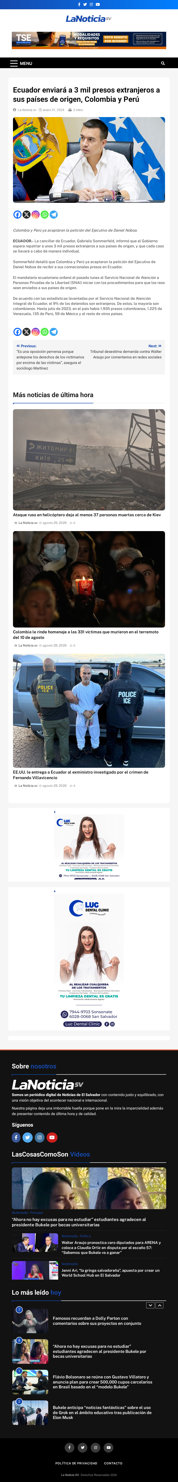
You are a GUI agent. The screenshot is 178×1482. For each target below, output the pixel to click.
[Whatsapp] (45, 214)
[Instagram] (36, 214)
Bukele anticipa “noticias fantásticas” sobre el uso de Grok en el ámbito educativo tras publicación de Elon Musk (102, 1381)
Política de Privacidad (76, 1463)
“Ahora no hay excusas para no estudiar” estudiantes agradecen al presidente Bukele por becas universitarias (79, 1222)
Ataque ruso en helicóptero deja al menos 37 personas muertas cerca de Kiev (87, 514)
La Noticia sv (27, 110)
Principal (36, 1212)
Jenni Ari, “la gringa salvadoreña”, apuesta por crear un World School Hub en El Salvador (111, 1273)
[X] (26, 214)
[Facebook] (17, 214)
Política (85, 1236)
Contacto (113, 1463)
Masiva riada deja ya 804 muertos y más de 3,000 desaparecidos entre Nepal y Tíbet (101, 1413)
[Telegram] (54, 214)
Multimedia (20, 1212)
